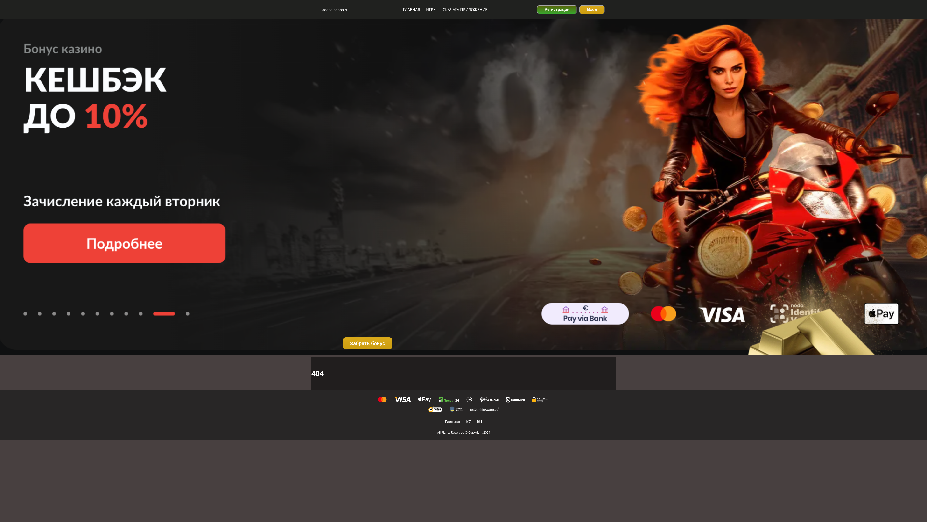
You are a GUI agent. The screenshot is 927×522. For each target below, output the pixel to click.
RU (479, 422)
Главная (411, 9)
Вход (592, 9)
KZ (468, 422)
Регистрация (557, 9)
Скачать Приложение (465, 9)
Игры (431, 9)
